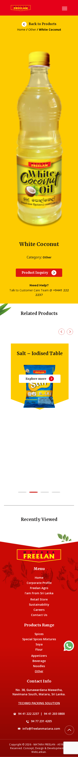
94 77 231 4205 (41, 721)
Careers (39, 610)
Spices (39, 634)
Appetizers (39, 656)
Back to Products (42, 24)
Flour (39, 649)
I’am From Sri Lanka (39, 593)
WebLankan (38, 752)
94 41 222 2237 (28, 714)
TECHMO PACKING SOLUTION (39, 703)
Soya (39, 644)
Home (21, 29)
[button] (22, 492)
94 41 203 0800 (54, 714)
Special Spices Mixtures (39, 639)
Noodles (39, 666)
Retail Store (39, 599)
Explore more (35, 379)
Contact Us (39, 615)
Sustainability (39, 604)
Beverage (39, 661)
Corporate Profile (39, 583)
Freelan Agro (39, 588)
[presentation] (61, 332)
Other (32, 29)
